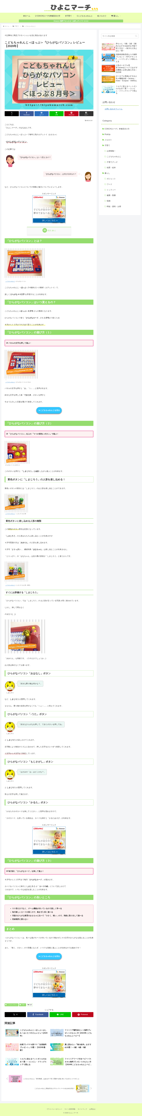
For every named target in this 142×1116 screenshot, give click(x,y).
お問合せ (92, 1109)
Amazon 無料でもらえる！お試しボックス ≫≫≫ (71, 21)
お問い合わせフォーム (113, 109)
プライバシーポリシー (54, 1109)
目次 (49, 230)
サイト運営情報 (69, 1109)
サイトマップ (82, 1109)
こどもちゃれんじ (12, 1005)
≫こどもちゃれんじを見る (49, 410)
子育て (23, 1005)
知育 (30, 1005)
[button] (86, 113)
